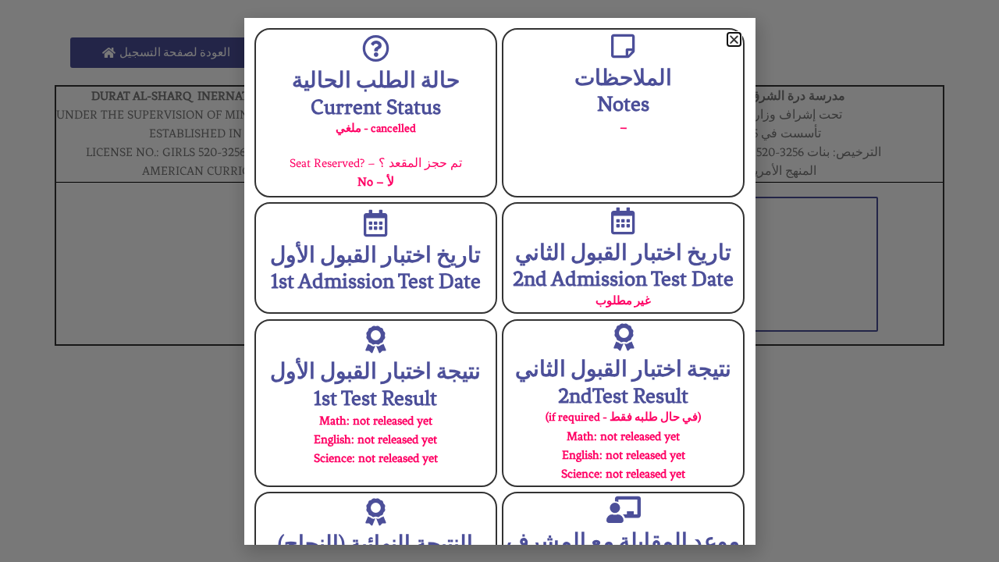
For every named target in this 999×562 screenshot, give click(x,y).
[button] (734, 39)
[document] (499, 281)
